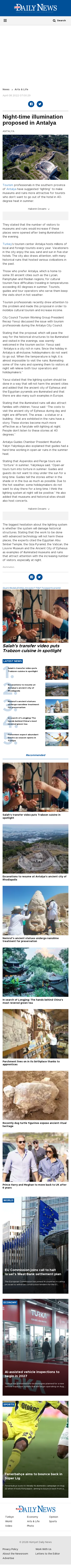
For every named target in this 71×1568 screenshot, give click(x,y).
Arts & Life (21, 89)
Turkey (7, 244)
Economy (32, 1517)
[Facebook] (31, 104)
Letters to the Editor (48, 1554)
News (6, 89)
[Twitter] (40, 104)
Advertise (8, 1558)
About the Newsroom (15, 1554)
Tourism (8, 185)
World (8, 1521)
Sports (53, 1521)
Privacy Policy (10, 1549)
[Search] (54, 20)
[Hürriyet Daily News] (35, 8)
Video (8, 1526)
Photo (30, 1526)
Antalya (11, 189)
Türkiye (9, 1517)
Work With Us (43, 1549)
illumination (8, 567)
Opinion (53, 1517)
